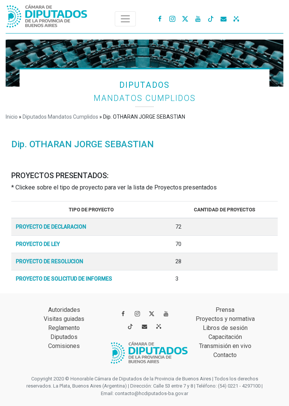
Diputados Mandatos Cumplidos (60, 117)
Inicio (12, 117)
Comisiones (64, 346)
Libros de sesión (225, 327)
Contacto (225, 355)
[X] (185, 18)
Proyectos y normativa (225, 318)
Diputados (64, 336)
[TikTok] (210, 18)
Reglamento (64, 327)
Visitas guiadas (64, 318)
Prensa (225, 309)
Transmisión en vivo (225, 346)
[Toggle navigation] (125, 18)
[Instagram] (172, 18)
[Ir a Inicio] (47, 14)
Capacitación (225, 336)
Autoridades (64, 309)
